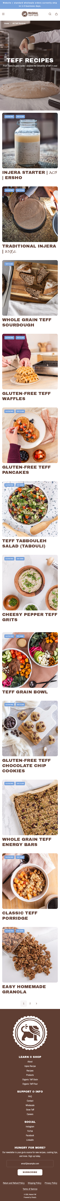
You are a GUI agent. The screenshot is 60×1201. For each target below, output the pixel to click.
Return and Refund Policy (14, 1183)
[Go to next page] (36, 1003)
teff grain (20, 485)
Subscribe (30, 1172)
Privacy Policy (51, 1183)
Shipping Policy (34, 1183)
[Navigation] (3, 14)
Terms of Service (30, 1189)
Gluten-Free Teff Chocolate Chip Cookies (26, 765)
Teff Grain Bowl (25, 692)
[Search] (50, 14)
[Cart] (56, 14)
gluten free (9, 117)
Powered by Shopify (30, 1197)
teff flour (20, 117)
